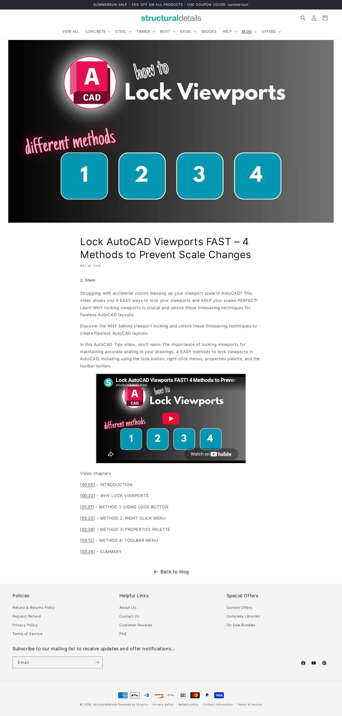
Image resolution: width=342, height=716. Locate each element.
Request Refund (27, 616)
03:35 (88, 551)
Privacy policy (163, 704)
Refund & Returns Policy (34, 607)
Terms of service (250, 704)
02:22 (88, 518)
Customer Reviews (135, 625)
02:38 (88, 529)
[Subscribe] (96, 662)
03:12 (87, 540)
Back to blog (174, 571)
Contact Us (129, 616)
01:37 (87, 506)
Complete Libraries (243, 616)
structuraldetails (105, 704)
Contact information (218, 704)
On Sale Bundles (241, 625)
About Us (127, 607)
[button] (97, 31)
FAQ (123, 634)
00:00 (88, 484)
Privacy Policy (25, 625)
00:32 (88, 495)
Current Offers (239, 607)
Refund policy (189, 704)
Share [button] (90, 280)
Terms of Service (28, 634)
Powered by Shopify (133, 704)
